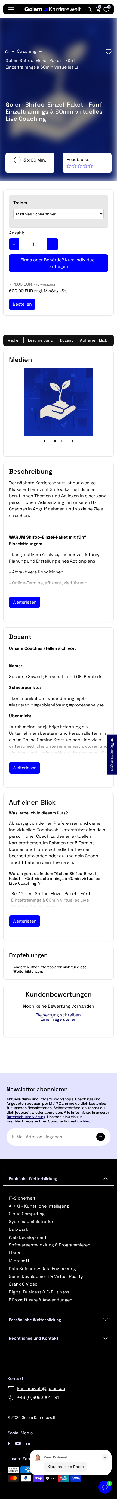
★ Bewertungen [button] (112, 754)
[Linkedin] (28, 1443)
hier (86, 1121)
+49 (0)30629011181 (38, 1397)
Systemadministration (31, 1221)
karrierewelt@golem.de (41, 1388)
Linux (14, 1253)
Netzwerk (18, 1229)
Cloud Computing (27, 1213)
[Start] (7, 51)
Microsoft (19, 1261)
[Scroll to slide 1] (55, 441)
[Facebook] (9, 1443)
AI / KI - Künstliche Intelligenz (39, 1206)
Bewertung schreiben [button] (58, 1015)
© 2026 (32, 1417)
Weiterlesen (25, 602)
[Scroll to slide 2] (62, 441)
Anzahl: (16, 233)
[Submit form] (100, 1137)
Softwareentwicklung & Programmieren (49, 1245)
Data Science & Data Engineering (42, 1268)
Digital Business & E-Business (39, 1292)
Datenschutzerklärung (26, 1117)
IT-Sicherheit (22, 1198)
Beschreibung (40, 340)
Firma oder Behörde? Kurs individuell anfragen (59, 263)
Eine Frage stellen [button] (59, 1019)
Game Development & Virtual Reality (46, 1276)
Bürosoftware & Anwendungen (40, 1300)
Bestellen (58, 1070)
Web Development (28, 1237)
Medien (14, 340)
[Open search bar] (90, 9)
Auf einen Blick (93, 340)
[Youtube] (18, 1443)
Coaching (26, 51)
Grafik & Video (23, 1284)
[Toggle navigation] (11, 9)
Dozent (66, 340)
